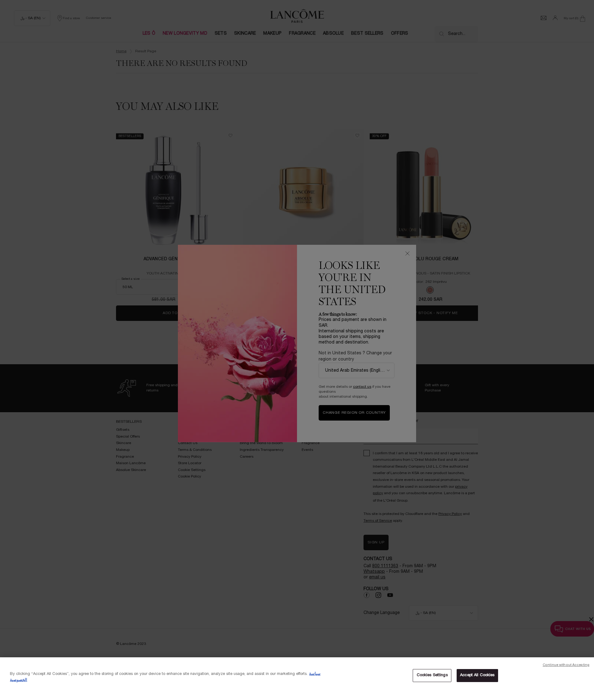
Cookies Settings (432, 675)
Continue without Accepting (566, 665)
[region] (297, 672)
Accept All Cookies (477, 675)
